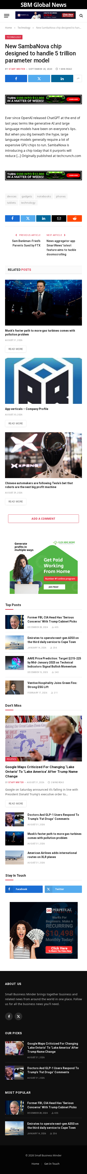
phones (61, 196)
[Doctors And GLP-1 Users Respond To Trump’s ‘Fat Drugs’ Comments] (14, 819)
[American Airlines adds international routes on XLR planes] (14, 857)
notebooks (44, 196)
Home (35, 1163)
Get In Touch (51, 1163)
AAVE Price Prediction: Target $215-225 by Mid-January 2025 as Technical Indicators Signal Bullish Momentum (54, 662)
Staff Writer (17, 69)
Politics (11, 759)
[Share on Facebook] (16, 78)
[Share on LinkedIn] (62, 78)
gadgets (27, 196)
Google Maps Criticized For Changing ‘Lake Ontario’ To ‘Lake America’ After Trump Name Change (41, 771)
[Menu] (6, 15)
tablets (11, 202)
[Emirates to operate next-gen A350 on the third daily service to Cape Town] (14, 642)
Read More (15, 349)
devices (12, 196)
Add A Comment (43, 518)
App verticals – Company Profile (26, 409)
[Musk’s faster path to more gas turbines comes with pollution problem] (43, 303)
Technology (14, 37)
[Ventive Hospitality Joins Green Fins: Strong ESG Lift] (14, 688)
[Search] (81, 15)
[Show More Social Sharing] (78, 78)
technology (28, 202)
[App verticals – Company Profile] (43, 381)
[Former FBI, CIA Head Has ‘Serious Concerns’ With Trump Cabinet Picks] (14, 622)
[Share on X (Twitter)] (39, 78)
